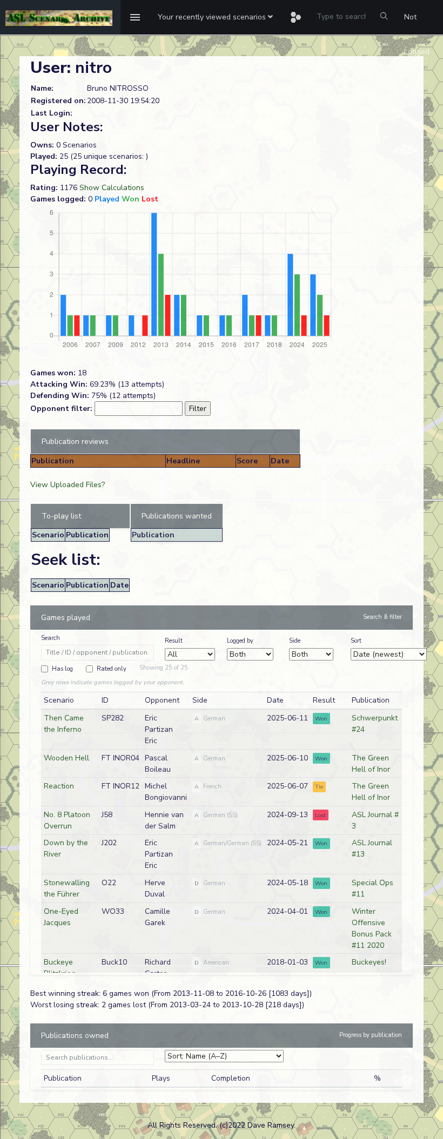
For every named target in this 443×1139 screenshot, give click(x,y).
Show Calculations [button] (111, 188)
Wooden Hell (66, 758)
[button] (215, 17)
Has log (62, 669)
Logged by (240, 641)
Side (294, 641)
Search (50, 638)
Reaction (59, 786)
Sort (356, 641)
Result (174, 641)
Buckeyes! (369, 962)
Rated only (111, 669)
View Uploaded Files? (67, 485)
